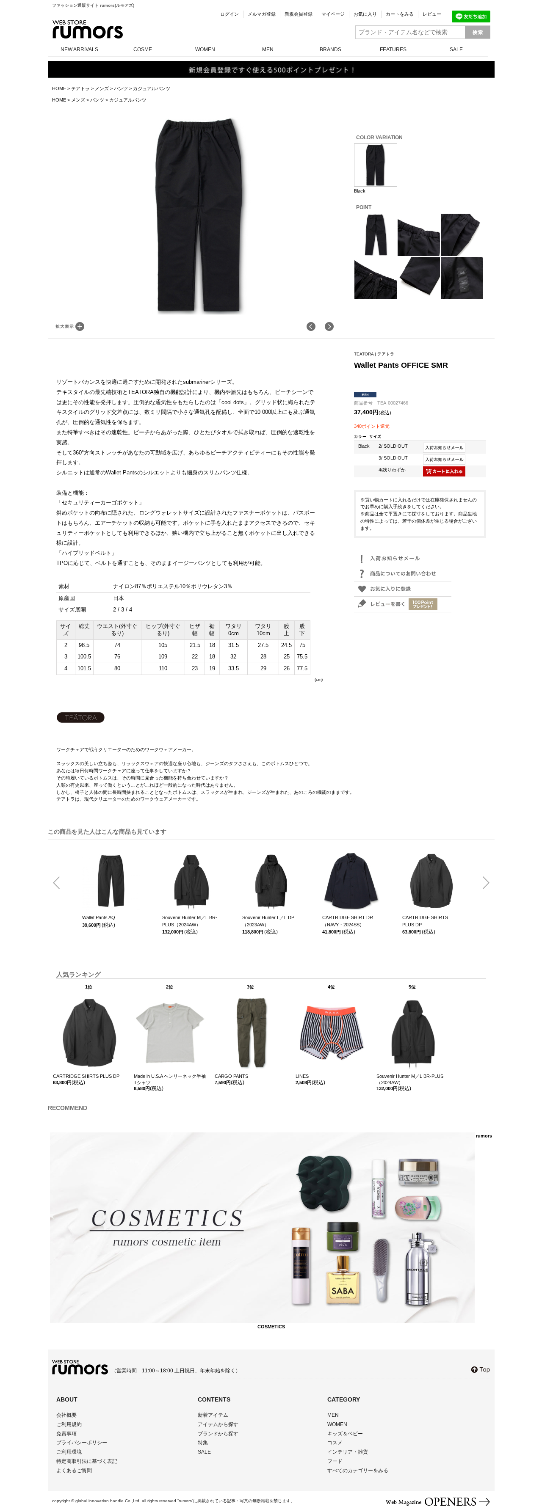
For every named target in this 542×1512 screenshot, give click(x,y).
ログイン (229, 14)
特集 (203, 1443)
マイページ (333, 14)
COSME (142, 49)
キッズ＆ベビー (345, 1434)
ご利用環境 (69, 1452)
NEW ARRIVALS (79, 49)
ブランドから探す (218, 1434)
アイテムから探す (218, 1424)
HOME (59, 88)
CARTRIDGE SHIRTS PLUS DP (425, 921)
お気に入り (365, 14)
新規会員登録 (298, 14)
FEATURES (393, 49)
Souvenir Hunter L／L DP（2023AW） (268, 921)
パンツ (121, 88)
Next (482, 883)
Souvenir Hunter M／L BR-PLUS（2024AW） (189, 921)
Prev (59, 883)
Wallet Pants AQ (98, 917)
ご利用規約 (69, 1424)
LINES (302, 1076)
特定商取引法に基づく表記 (86, 1461)
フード (335, 1461)
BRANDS (330, 49)
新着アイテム (213, 1415)
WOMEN (205, 49)
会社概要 (66, 1415)
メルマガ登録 (262, 14)
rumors (87, 29)
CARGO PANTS (231, 1076)
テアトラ (80, 88)
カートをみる (400, 14)
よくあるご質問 (74, 1470)
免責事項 (66, 1434)
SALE (456, 49)
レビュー (432, 14)
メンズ (102, 88)
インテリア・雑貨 (347, 1452)
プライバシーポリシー (81, 1443)
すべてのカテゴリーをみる (357, 1470)
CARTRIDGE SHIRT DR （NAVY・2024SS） (347, 921)
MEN (268, 49)
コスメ (335, 1443)
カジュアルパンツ (151, 88)
